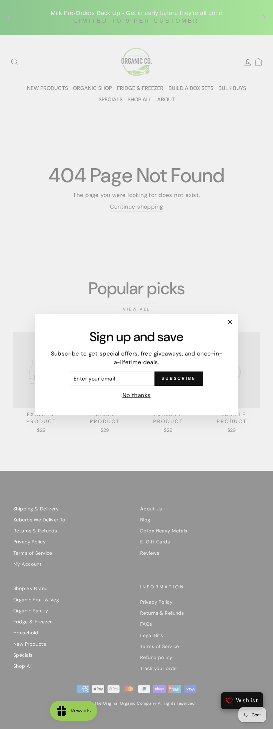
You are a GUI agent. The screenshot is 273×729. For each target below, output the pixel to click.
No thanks (137, 395)
